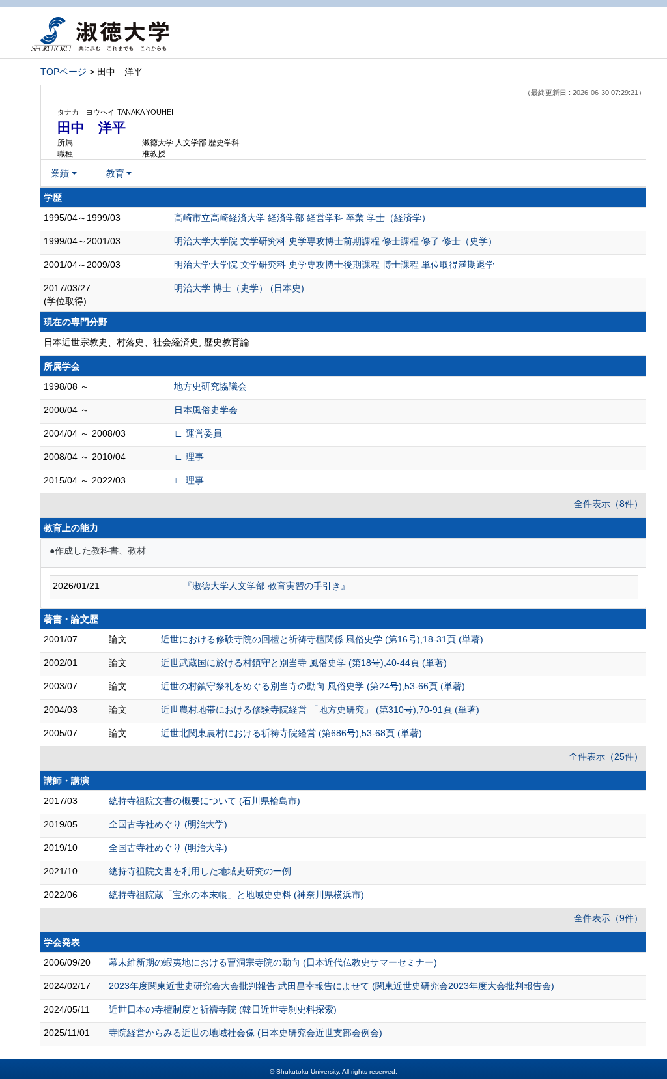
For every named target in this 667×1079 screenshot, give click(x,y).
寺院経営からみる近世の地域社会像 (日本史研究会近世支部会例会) (245, 1033)
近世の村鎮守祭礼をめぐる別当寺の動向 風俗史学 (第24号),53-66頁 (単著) (313, 686)
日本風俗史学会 (206, 410)
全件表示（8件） (608, 503)
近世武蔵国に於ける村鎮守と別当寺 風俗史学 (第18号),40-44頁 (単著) (304, 662)
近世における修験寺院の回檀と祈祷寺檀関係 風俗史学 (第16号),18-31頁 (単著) (322, 639)
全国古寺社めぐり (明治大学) (168, 824)
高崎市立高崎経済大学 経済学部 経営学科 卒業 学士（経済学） (302, 217)
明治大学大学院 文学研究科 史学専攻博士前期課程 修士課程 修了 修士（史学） (335, 241)
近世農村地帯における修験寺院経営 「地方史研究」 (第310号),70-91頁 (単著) (320, 709)
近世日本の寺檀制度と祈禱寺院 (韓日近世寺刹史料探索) (223, 1009)
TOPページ (63, 71)
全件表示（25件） (606, 756)
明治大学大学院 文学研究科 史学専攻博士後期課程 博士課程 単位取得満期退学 (334, 264)
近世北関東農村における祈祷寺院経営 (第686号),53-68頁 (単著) (291, 733)
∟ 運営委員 (198, 433)
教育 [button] (115, 173)
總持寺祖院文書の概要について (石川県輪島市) (204, 801)
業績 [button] (60, 173)
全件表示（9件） (608, 918)
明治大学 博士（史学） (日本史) (239, 288)
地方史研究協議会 (210, 386)
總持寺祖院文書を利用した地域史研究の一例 (200, 871)
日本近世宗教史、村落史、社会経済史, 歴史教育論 (146, 342)
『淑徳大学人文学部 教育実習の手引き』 (266, 586)
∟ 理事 (189, 457)
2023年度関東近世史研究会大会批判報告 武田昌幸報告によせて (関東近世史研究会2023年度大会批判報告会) (331, 986)
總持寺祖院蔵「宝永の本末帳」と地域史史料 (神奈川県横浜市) (236, 894)
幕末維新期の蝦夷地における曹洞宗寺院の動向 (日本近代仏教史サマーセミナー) (273, 962)
